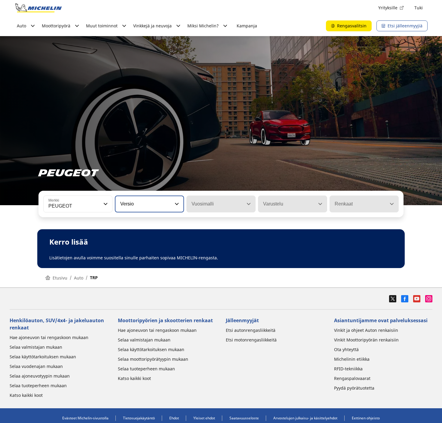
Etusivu (60, 278)
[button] (105, 204)
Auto (78, 278)
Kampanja (247, 26)
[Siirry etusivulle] (38, 7)
